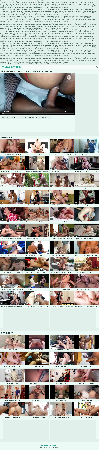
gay (3, 117)
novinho (44, 117)
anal (26, 117)
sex (49, 117)
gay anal (14, 117)
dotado (38, 117)
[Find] (97, 67)
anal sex (31, 117)
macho (21, 117)
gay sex (8, 117)
